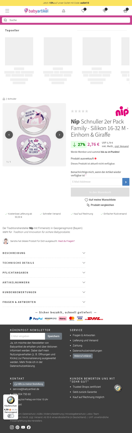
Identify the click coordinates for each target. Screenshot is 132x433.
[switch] (11, 416)
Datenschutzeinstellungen (87, 350)
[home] (36, 11)
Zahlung (77, 345)
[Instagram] (13, 427)
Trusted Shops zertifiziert (87, 386)
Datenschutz (29, 414)
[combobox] (66, 20)
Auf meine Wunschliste (102, 199)
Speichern (53, 336)
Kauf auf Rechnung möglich (88, 397)
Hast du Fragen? (66, 241)
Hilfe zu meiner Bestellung (30, 384)
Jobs (89, 414)
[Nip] (122, 111)
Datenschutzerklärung (22, 365)
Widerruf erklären (82, 356)
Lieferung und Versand (85, 340)
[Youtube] (24, 427)
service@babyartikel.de (26, 389)
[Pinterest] (18, 427)
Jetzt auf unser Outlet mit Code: (66, 3)
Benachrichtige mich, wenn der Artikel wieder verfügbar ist (96, 173)
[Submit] (5, 20)
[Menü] (16, 396)
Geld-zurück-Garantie (85, 391)
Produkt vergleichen (102, 205)
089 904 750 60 (22, 394)
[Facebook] (29, 427)
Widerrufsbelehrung (54, 414)
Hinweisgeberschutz (75, 414)
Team (96, 414)
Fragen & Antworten (84, 335)
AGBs (39, 414)
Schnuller (12, 99)
